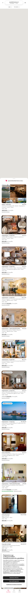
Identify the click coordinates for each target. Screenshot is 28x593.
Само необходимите (14, 581)
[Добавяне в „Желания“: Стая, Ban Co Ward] (25, 526)
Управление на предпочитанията (14, 584)
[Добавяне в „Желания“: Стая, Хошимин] (25, 496)
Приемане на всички (14, 577)
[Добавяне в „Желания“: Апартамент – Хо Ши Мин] (25, 217)
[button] (4, 210)
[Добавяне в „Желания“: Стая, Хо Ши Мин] (25, 434)
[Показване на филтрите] (25, 2)
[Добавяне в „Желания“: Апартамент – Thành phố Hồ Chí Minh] (25, 310)
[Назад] (3, 2)
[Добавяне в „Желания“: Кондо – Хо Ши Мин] (25, 186)
